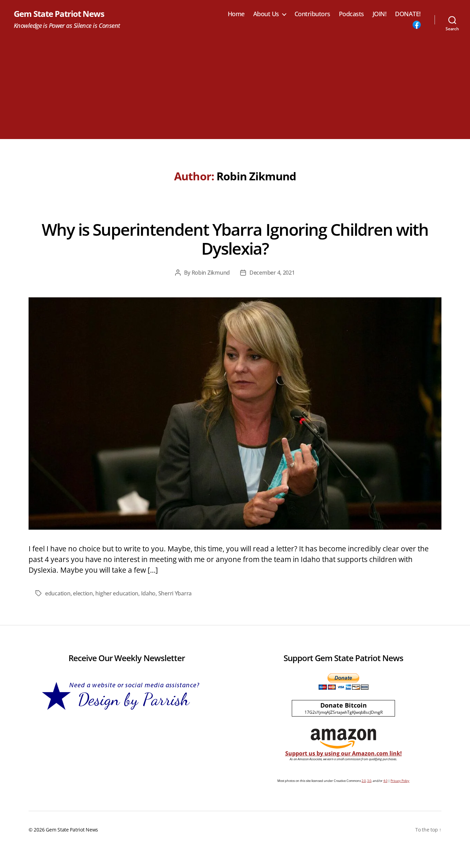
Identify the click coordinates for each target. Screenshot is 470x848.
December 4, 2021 (272, 272)
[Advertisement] (235, 91)
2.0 (364, 780)
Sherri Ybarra (175, 593)
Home (236, 14)
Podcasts (351, 14)
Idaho (148, 593)
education (58, 593)
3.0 (369, 780)
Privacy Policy (400, 780)
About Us (266, 14)
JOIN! (380, 14)
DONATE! (408, 14)
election (83, 593)
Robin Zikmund (211, 272)
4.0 (385, 780)
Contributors (312, 14)
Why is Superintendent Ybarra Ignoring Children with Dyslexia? (235, 238)
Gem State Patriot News (59, 14)
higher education (116, 593)
